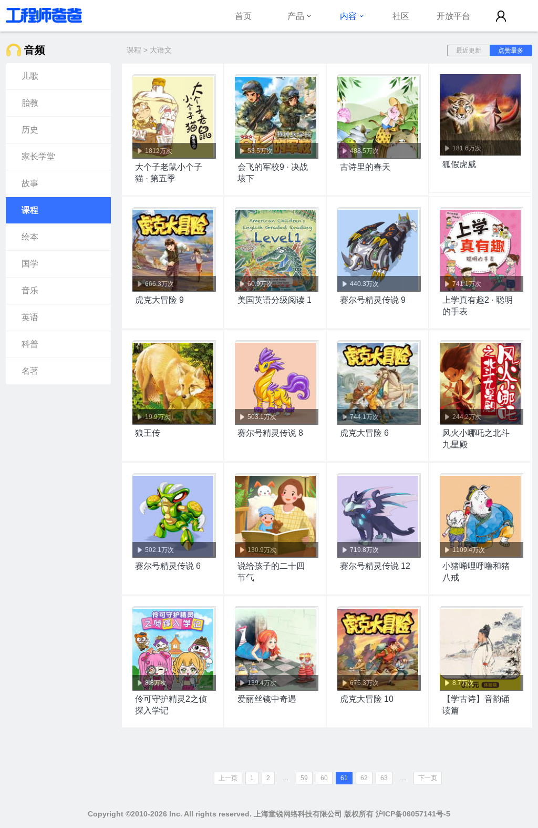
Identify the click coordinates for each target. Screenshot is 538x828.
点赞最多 (510, 50)
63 (384, 778)
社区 (400, 16)
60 (324, 778)
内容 (348, 16)
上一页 (228, 778)
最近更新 (468, 50)
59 (304, 778)
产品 (295, 16)
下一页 (427, 778)
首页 (243, 16)
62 (364, 778)
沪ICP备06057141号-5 (413, 814)
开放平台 (453, 16)
